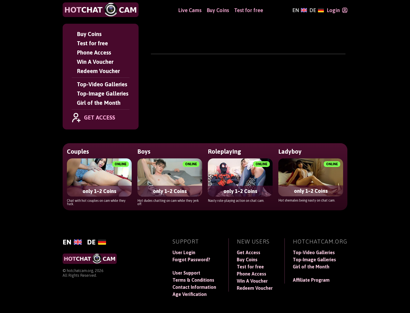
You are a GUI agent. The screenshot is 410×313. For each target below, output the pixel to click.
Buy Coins (89, 34)
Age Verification (189, 294)
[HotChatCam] (101, 9)
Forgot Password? (191, 259)
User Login (183, 252)
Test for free (92, 43)
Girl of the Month (99, 103)
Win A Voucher (95, 62)
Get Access (248, 252)
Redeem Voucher (98, 71)
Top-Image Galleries (102, 93)
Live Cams (189, 10)
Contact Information (194, 287)
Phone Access (94, 52)
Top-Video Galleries (102, 84)
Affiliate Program (311, 280)
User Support (186, 273)
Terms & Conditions (193, 280)
